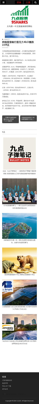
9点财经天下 (7, 39)
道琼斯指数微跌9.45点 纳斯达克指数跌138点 (19, 275)
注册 (28, 2)
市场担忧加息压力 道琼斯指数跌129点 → (27, 118)
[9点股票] (19, 14)
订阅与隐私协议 (7, 380)
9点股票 (18, 401)
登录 (19, 2)
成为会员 (5, 389)
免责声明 (5, 383)
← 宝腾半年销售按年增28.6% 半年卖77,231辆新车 (9, 119)
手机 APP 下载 (6, 386)
